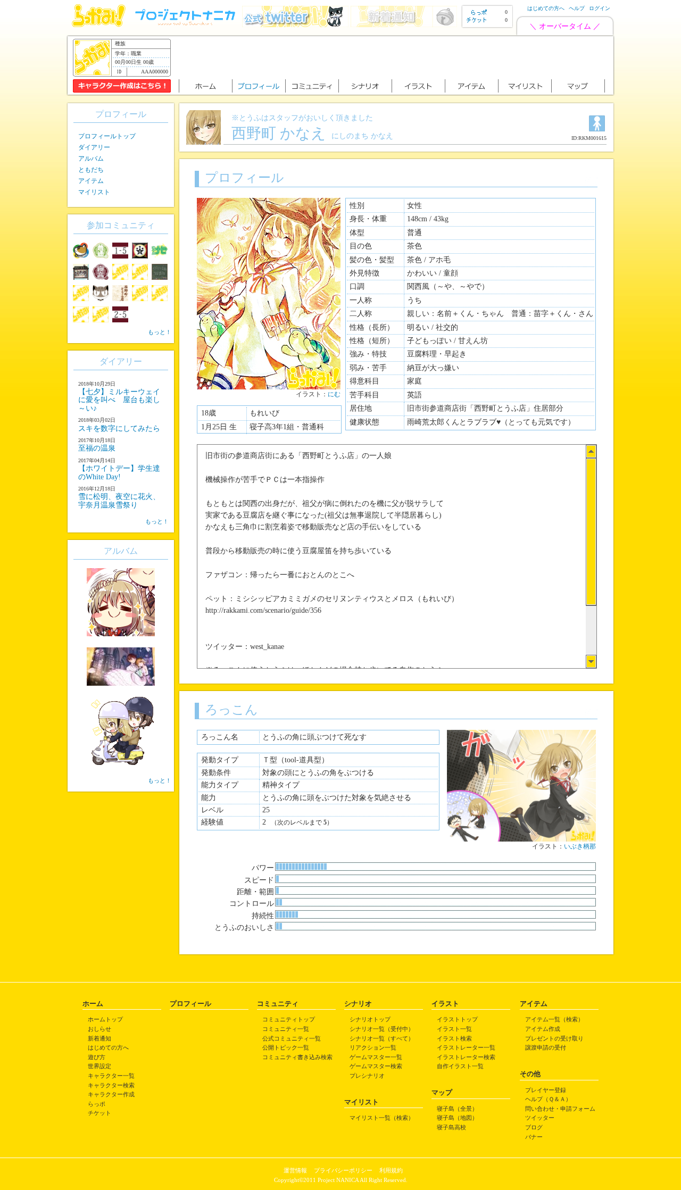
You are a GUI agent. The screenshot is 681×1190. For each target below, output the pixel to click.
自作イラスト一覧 (460, 1066)
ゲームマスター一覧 (376, 1057)
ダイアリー (94, 147)
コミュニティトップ (288, 1019)
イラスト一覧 (454, 1029)
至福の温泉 (96, 448)
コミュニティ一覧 (285, 1029)
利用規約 (391, 1170)
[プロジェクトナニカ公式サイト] (187, 25)
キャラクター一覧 (111, 1075)
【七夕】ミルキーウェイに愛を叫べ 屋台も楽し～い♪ (119, 400)
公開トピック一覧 (285, 1047)
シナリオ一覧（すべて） (382, 1038)
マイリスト (94, 192)
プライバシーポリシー (343, 1170)
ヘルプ (577, 8)
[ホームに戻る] (99, 25)
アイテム (91, 181)
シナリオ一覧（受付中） (382, 1029)
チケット (99, 1113)
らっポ (96, 1104)
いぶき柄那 (580, 846)
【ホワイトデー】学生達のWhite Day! (119, 472)
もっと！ (159, 332)
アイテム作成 (542, 1029)
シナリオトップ (370, 1019)
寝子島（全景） (457, 1108)
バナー (534, 1137)
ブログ (534, 1127)
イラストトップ (457, 1019)
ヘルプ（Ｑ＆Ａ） (548, 1099)
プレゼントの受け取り (554, 1038)
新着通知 (99, 1038)
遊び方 (96, 1057)
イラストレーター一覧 (466, 1047)
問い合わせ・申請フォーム (560, 1108)
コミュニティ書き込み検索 (297, 1057)
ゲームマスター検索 (376, 1066)
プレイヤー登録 (545, 1090)
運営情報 (295, 1170)
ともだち (91, 169)
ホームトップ (105, 1019)
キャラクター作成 (111, 1094)
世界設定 (99, 1066)
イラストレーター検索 (466, 1057)
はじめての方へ (545, 8)
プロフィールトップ (107, 136)
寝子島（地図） (457, 1117)
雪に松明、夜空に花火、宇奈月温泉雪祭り (119, 501)
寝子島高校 (451, 1127)
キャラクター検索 (111, 1085)
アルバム (91, 158)
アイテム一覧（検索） (554, 1019)
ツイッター (539, 1117)
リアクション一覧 (373, 1047)
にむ (334, 394)
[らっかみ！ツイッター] (295, 25)
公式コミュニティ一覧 (291, 1038)
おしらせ (99, 1029)
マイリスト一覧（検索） (382, 1117)
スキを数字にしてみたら (119, 428)
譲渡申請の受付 (545, 1047)
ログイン (599, 8)
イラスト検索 (454, 1038)
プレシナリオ (367, 1075)
